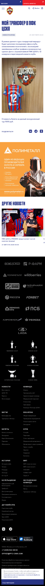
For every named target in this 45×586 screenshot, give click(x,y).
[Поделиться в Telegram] (36, 131)
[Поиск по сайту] (29, 8)
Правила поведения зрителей (11, 568)
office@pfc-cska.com (12, 554)
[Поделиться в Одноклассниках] (41, 131)
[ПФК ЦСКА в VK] (3, 529)
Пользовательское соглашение (12, 563)
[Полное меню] (3, 8)
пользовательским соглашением (14, 575)
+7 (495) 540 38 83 (9, 550)
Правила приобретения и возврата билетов (15, 565)
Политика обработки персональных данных (15, 560)
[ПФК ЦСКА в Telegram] (10, 529)
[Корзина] (42, 8)
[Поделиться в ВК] (30, 131)
